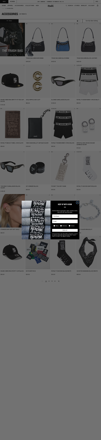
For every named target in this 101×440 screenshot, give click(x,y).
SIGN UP (64, 230)
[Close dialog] (77, 202)
